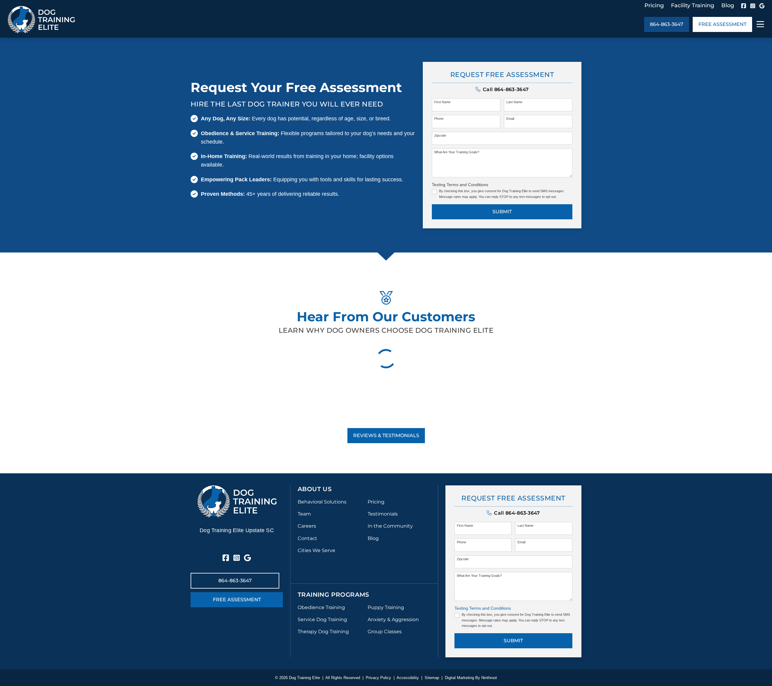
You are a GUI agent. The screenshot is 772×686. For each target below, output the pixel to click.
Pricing (654, 5)
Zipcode (440, 135)
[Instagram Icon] (752, 5)
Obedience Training (321, 607)
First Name (442, 102)
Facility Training (692, 5)
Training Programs (333, 594)
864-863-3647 (666, 24)
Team (304, 514)
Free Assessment (722, 24)
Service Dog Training (322, 619)
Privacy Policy (378, 677)
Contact (307, 538)
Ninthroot (489, 677)
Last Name (514, 102)
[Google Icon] (761, 5)
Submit (502, 211)
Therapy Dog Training (323, 631)
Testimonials (383, 514)
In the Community (390, 526)
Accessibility (408, 677)
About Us (315, 489)
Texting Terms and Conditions (460, 184)
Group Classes (385, 631)
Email (510, 118)
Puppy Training (386, 607)
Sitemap (432, 677)
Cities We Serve (316, 550)
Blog (727, 5)
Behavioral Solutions (322, 502)
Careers (307, 526)
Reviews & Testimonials (386, 435)
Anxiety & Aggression (393, 619)
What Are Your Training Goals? (456, 152)
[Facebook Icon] (743, 5)
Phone (439, 118)
